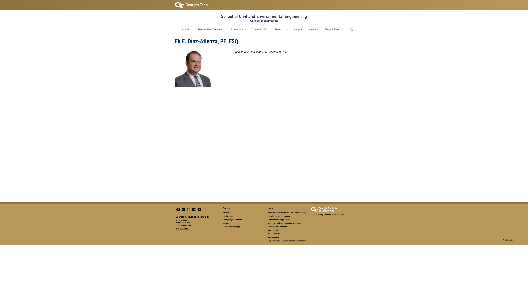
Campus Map (183, 229)
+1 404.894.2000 (184, 225)
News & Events (333, 29)
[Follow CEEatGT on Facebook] (178, 210)
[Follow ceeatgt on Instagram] (188, 210)
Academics (237, 29)
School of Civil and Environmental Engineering (264, 16)
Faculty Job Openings (231, 227)
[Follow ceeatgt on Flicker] (183, 210)
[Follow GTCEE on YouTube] (199, 210)
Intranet (226, 223)
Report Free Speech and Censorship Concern (287, 241)
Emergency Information (232, 220)
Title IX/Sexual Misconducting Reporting (284, 223)
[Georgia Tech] (324, 209)
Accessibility (273, 230)
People (298, 29)
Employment (228, 216)
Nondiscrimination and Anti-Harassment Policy (287, 213)
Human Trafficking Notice (278, 220)
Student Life (259, 29)
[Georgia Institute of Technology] (191, 4)
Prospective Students (210, 29)
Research (280, 29)
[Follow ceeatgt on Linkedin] (193, 210)
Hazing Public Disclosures (278, 227)
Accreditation (273, 237)
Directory (226, 213)
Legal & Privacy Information (279, 216)
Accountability (274, 234)
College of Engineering (264, 20)
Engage (312, 29)
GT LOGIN (509, 240)
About (185, 29)
